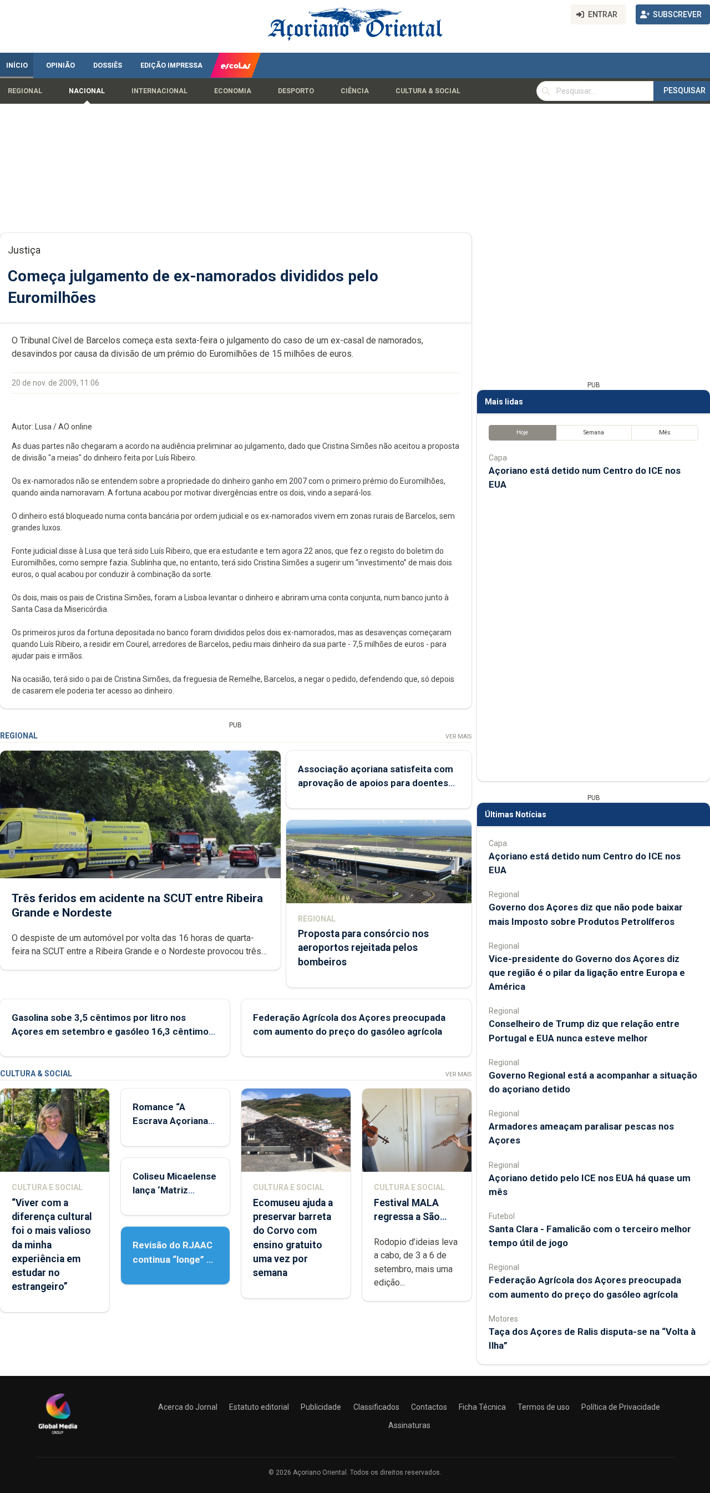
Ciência (355, 91)
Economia (232, 91)
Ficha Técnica (482, 1407)
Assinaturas (409, 1425)
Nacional (87, 91)
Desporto (296, 91)
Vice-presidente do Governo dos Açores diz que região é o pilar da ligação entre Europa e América (587, 972)
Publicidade (321, 1407)
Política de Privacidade (620, 1407)
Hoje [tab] (522, 432)
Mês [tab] (665, 432)
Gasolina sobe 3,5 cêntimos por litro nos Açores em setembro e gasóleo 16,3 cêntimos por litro (113, 1031)
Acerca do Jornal (187, 1407)
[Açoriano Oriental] (58, 1435)
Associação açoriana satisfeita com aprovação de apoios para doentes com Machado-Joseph (375, 782)
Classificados (376, 1407)
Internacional (159, 91)
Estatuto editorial (259, 1407)
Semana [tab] (594, 432)
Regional (25, 91)
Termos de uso (544, 1407)
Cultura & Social (427, 91)
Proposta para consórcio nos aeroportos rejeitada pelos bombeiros (363, 947)
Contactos (429, 1407)
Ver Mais (458, 736)
